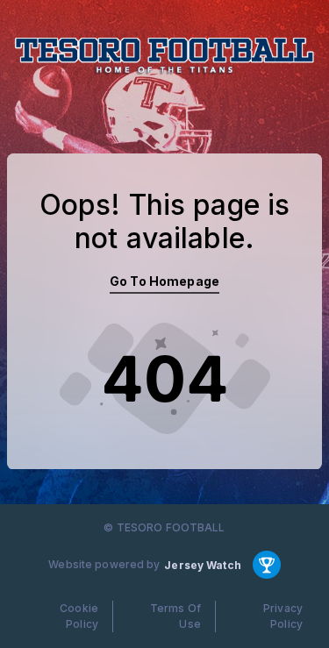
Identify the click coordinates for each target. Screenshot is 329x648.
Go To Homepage (164, 281)
